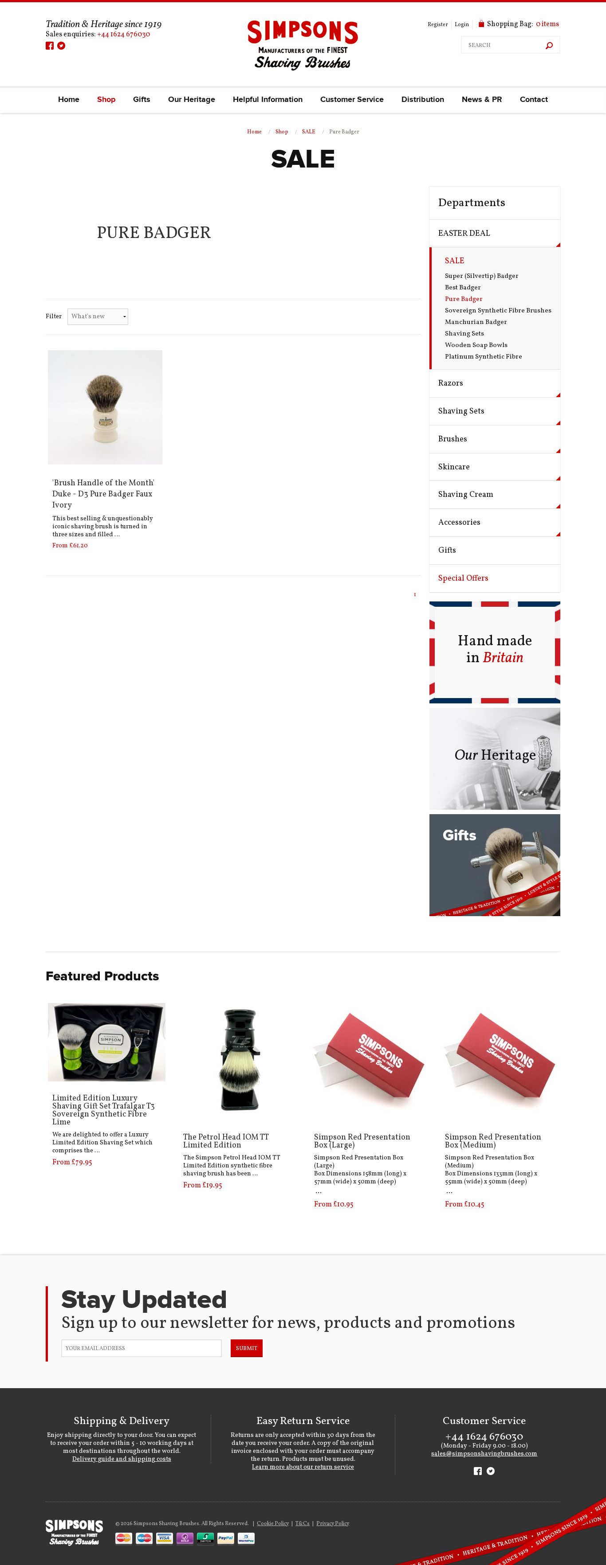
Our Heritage (191, 100)
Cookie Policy (273, 1523)
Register (438, 24)
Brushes (452, 439)
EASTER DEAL (464, 233)
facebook (50, 46)
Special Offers (463, 578)
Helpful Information (268, 100)
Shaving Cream (465, 494)
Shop (106, 100)
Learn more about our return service (303, 1467)
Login (462, 24)
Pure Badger (464, 299)
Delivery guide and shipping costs (121, 1459)
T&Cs (302, 1523)
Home (68, 100)
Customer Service (352, 100)
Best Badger (463, 288)
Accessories (459, 522)
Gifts (141, 100)
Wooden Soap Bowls (476, 345)
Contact (534, 100)
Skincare (454, 467)
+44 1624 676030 (123, 34)
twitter (61, 46)
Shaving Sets (464, 334)
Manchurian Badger (476, 322)
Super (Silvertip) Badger (482, 276)
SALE (308, 132)
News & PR (482, 100)
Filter (54, 316)
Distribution (422, 100)
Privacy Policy (332, 1523)
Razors (450, 383)
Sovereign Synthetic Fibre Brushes (498, 311)
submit (246, 1349)
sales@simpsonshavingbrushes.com (484, 1454)
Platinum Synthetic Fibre (483, 357)
